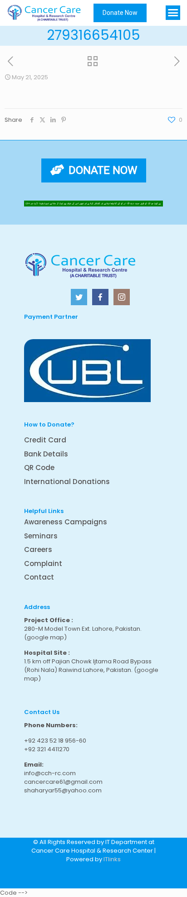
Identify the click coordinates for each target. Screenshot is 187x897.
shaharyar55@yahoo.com (63, 790)
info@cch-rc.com (50, 773)
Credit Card (45, 440)
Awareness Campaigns (65, 522)
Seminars (41, 536)
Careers (38, 549)
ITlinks (112, 859)
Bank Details (46, 454)
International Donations (67, 481)
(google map (44, 637)
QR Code (39, 467)
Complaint (43, 563)
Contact (39, 577)
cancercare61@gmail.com (63, 781)
